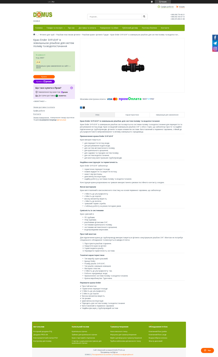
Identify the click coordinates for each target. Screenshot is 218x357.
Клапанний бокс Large (157, 334)
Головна (39, 28)
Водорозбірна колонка (158, 338)
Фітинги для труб (47, 35)
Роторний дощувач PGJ (42, 331)
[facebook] (81, 108)
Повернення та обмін (109, 28)
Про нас (71, 28)
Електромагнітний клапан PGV (45, 338)
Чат (209, 350)
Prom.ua (121, 350)
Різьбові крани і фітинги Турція (95, 35)
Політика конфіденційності (123, 354)
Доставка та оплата (87, 28)
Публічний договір (130, 28)
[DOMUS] (42, 15)
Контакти (165, 28)
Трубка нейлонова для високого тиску (125, 341)
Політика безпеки (149, 28)
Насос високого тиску (118, 331)
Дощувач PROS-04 (40, 334)
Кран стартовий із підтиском (83, 338)
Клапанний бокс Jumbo (158, 331)
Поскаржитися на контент (102, 354)
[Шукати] (144, 16)
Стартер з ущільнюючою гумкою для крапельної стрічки (86, 342)
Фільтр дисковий (155, 341)
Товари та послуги (54, 28)
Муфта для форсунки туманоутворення (126, 338)
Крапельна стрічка (79, 331)
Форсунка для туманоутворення (123, 334)
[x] (84, 108)
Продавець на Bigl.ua (109, 352)
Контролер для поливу (42, 341)
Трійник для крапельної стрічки (84, 334)
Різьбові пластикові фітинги (68, 35)
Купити (44, 77)
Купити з (39, 81)
